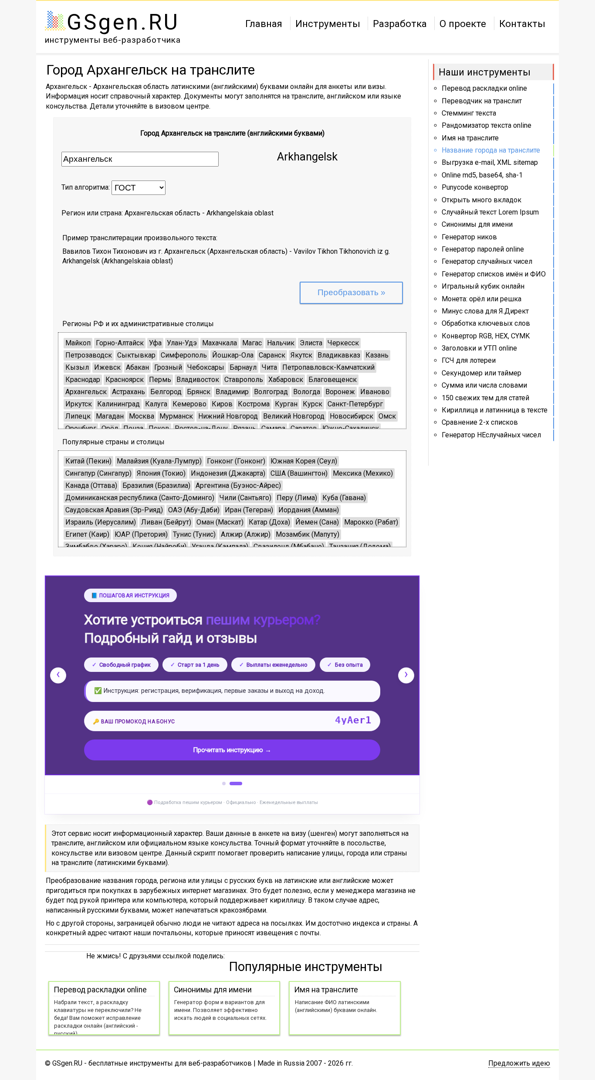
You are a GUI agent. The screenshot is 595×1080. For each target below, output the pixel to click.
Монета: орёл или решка (481, 299)
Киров (222, 404)
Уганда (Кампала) (220, 546)
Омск (387, 416)
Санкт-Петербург (355, 404)
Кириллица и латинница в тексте (495, 410)
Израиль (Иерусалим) (100, 522)
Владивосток (197, 379)
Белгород (166, 392)
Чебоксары (205, 367)
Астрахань (128, 392)
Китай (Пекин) (88, 461)
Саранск (272, 355)
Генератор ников (469, 237)
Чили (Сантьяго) (245, 498)
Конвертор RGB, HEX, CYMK (486, 336)
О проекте (462, 23)
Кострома (254, 404)
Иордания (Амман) (308, 510)
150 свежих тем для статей (485, 398)
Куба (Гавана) (344, 498)
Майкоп (78, 343)
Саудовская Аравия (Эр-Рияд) (114, 510)
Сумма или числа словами (484, 385)
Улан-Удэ (182, 343)
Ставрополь (243, 379)
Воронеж (340, 392)
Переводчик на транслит (482, 101)
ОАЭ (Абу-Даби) (194, 510)
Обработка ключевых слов (486, 323)
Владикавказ (339, 355)
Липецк (78, 416)
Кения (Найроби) (159, 546)
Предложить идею (519, 1063)
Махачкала (219, 343)
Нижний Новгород (228, 416)
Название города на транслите (491, 150)
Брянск (198, 392)
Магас (252, 343)
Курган (286, 404)
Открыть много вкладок (481, 200)
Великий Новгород (294, 416)
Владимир (232, 392)
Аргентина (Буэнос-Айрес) (238, 485)
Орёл (109, 428)
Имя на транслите (470, 138)
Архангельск (86, 392)
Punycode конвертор (475, 187)
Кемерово (189, 404)
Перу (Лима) (297, 498)
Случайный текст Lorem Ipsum (490, 212)
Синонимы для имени (477, 224)
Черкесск (343, 343)
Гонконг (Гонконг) (236, 461)
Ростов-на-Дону (201, 428)
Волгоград (271, 392)
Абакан (137, 367)
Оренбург (80, 428)
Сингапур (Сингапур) (98, 473)
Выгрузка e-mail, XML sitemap (490, 162)
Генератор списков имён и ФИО (494, 274)
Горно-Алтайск (120, 343)
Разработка (400, 23)
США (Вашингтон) (299, 473)
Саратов (304, 428)
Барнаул (243, 367)
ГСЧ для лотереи (469, 360)
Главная (263, 23)
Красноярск (124, 379)
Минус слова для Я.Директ (485, 311)
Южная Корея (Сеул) (303, 461)
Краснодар (82, 379)
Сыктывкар (136, 355)
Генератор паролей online (483, 249)
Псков (159, 428)
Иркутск (78, 404)
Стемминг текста (469, 113)
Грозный (168, 367)
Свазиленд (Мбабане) (289, 546)
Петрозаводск (88, 355)
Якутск (301, 355)
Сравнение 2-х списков (480, 422)
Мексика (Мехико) (363, 473)
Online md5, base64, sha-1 (482, 175)
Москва (141, 416)
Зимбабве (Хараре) (96, 546)
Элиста (311, 343)
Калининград (118, 404)
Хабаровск (285, 379)
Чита (269, 367)
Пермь (160, 379)
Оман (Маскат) (219, 522)
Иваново (374, 392)
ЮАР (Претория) (141, 534)
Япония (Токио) (161, 473)
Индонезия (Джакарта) (228, 473)
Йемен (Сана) (317, 522)
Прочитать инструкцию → (232, 750)
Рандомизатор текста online (486, 125)
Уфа (155, 343)
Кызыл (77, 367)
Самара (273, 428)
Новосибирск (351, 416)
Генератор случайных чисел (487, 261)
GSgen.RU (123, 22)
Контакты (522, 23)
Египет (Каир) (87, 534)
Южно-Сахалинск (350, 428)
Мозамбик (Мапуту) (307, 534)
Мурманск (176, 416)
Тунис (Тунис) (194, 534)
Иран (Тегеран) (249, 510)
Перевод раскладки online (484, 88)
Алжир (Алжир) (245, 534)
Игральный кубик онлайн (483, 286)
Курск (312, 404)
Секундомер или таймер (481, 373)
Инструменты (327, 23)
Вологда (306, 392)
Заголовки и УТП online (479, 348)
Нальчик (280, 343)
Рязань (244, 428)
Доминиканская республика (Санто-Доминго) (139, 498)
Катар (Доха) (269, 522)
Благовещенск (332, 379)
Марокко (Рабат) (371, 522)
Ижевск (107, 367)
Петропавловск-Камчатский (328, 367)
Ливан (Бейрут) (166, 522)
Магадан (110, 416)
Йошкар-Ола (233, 355)
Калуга (156, 404)
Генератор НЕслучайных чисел (491, 435)
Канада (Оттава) (91, 485)
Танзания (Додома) (360, 546)
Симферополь (184, 355)
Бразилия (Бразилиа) (156, 485)
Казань (377, 355)
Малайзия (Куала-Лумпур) (159, 461)
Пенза (133, 428)
